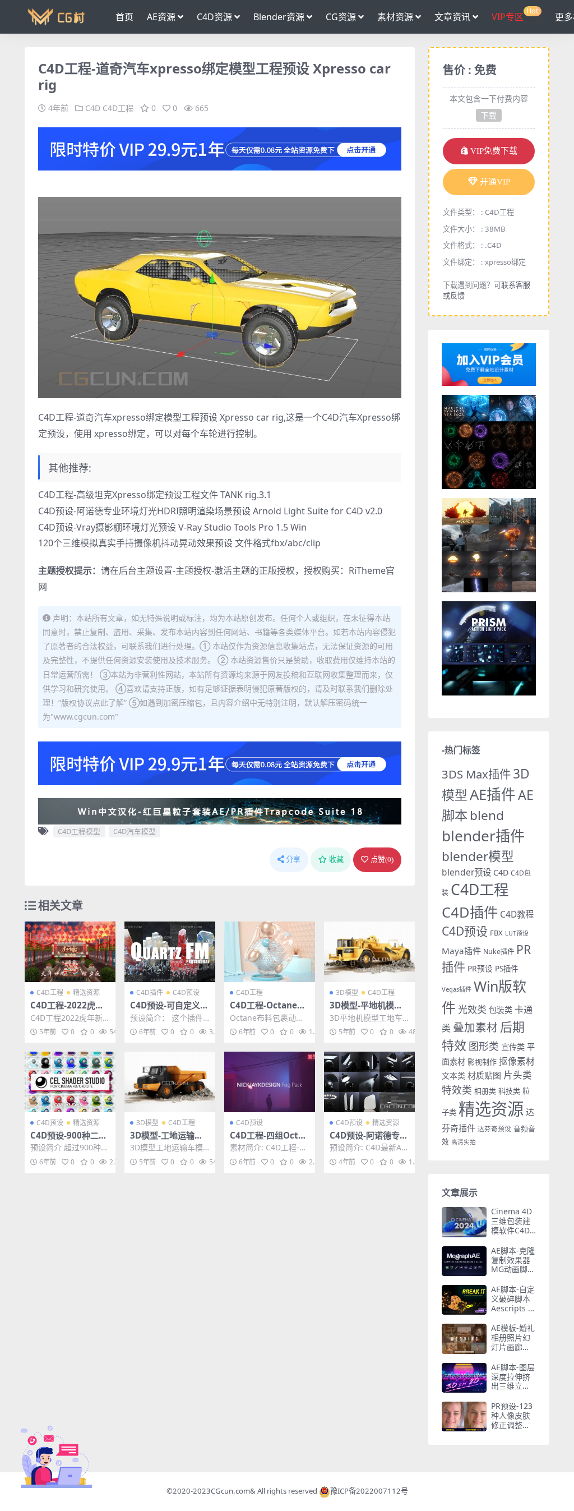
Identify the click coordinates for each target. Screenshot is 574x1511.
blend (487, 815)
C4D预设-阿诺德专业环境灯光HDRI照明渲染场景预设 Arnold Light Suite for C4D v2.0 (210, 511)
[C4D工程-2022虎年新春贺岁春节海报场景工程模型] (70, 952)
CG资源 (341, 17)
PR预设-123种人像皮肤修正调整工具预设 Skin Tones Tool (512, 1425)
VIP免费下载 (493, 150)
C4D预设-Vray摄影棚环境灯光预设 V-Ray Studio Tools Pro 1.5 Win (172, 527)
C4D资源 (214, 17)
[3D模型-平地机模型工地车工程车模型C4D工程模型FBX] (369, 952)
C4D (92, 108)
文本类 (453, 1075)
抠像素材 (517, 1061)
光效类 (472, 1009)
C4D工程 (118, 108)
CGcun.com (230, 1491)
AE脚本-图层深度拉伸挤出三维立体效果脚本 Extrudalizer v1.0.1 (513, 1391)
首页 (124, 17)
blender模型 (478, 856)
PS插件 (506, 969)
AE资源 (161, 17)
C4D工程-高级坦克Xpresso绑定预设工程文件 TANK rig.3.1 (154, 495)
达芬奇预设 (494, 1129)
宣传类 (513, 1047)
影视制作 (482, 1062)
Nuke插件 (498, 951)
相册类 (485, 1091)
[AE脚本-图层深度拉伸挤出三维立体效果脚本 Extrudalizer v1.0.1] (464, 1378)
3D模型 (347, 992)
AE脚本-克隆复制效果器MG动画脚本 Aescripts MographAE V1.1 (513, 1274)
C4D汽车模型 (134, 831)
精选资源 (86, 992)
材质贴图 (484, 1075)
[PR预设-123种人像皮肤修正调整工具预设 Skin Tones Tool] (464, 1416)
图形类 (484, 1046)
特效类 (457, 1090)
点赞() (382, 859)
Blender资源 (278, 17)
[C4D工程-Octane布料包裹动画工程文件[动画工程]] (269, 952)
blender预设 (466, 872)
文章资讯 (452, 17)
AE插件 (493, 794)
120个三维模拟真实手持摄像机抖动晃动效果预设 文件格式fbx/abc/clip (179, 543)
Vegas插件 (456, 989)
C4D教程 (517, 914)
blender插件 (483, 836)
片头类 (517, 1074)
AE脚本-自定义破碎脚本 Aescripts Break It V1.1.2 (513, 1308)
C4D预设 (186, 992)
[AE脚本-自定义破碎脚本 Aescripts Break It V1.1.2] (464, 1300)
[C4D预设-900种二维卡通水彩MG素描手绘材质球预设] (70, 1082)
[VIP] (219, 147)
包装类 (500, 1010)
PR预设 (480, 968)
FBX (496, 933)
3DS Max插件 (476, 774)
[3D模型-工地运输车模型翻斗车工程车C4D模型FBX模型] (169, 1082)
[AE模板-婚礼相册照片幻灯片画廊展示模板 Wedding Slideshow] (464, 1338)
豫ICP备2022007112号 (369, 1491)
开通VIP (495, 181)
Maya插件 (461, 950)
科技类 (509, 1091)
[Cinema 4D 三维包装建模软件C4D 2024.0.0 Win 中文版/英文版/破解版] (464, 1222)
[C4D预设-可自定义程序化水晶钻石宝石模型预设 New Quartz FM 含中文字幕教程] (169, 952)
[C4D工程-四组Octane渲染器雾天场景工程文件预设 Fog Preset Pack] (269, 1082)
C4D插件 (149, 992)
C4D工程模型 (79, 831)
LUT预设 (517, 933)
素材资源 (395, 17)
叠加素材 (475, 1027)
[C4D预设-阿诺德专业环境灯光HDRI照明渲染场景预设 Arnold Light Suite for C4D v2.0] (369, 1082)
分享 (293, 859)
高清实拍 (463, 1142)
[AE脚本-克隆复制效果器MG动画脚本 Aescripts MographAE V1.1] (464, 1261)
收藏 (336, 859)
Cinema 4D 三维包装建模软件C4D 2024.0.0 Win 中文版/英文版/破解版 (512, 1235)
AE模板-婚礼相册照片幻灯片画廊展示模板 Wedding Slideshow (513, 1351)
